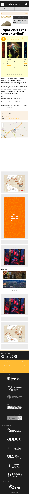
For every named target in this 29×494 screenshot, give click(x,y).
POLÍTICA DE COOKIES (7, 371)
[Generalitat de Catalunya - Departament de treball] (14, 408)
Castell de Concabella (10, 117)
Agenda (21, 9)
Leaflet (12, 137)
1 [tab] (7, 74)
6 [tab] (17, 74)
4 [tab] (13, 74)
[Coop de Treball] (14, 398)
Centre (22, 15)
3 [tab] (11, 74)
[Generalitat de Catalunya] (14, 380)
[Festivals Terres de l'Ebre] (14, 466)
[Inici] (14, 4)
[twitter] (7, 357)
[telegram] (15, 357)
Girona (7, 15)
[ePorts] (14, 487)
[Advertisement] (14, 154)
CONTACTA (22, 361)
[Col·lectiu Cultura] (14, 448)
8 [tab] (21, 74)
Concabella (16, 22)
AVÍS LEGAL (7, 365)
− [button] (2, 126)
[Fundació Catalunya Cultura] (14, 475)
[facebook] (2, 357)
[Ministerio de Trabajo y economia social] (14, 419)
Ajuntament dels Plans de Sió (12, 118)
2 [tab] (9, 74)
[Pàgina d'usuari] (26, 5)
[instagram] (11, 357)
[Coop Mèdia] (14, 457)
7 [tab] (19, 74)
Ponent (7, 12)
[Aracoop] (14, 389)
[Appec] (14, 440)
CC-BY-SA (26, 137)
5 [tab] (15, 74)
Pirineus (7, 18)
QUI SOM (7, 361)
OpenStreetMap (17, 137)
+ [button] (2, 124)
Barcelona (22, 18)
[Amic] (14, 431)
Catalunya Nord (21, 12)
